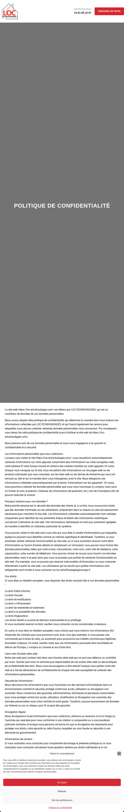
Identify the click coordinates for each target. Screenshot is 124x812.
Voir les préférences (62, 800)
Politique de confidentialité (60, 808)
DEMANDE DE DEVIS (109, 11)
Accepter (62, 782)
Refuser (62, 791)
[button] (119, 753)
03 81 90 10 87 (82, 12)
